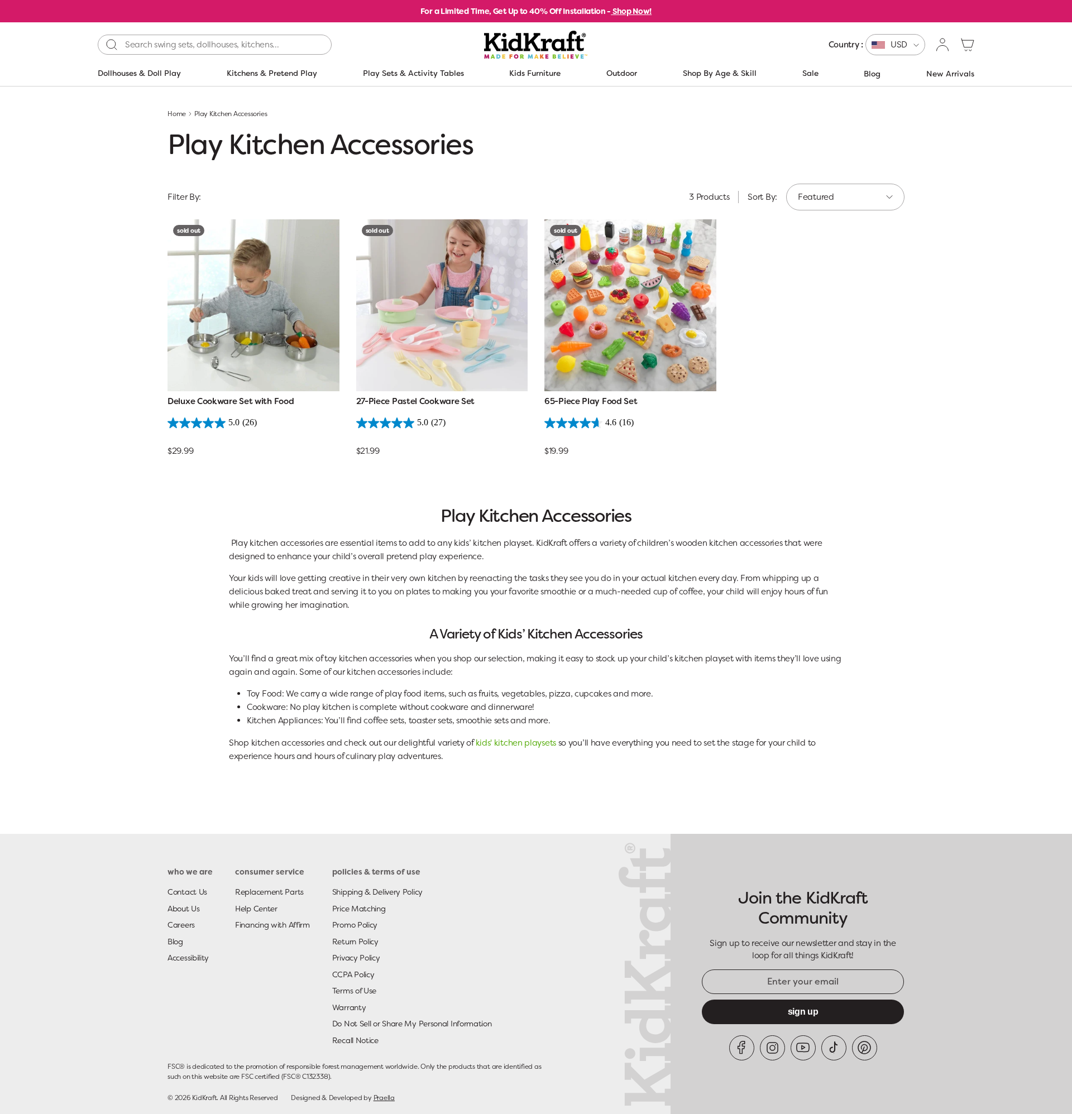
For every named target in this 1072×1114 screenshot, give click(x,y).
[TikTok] (833, 1047)
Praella (384, 1097)
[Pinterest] (864, 1047)
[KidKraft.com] (535, 45)
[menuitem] (877, 44)
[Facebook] (741, 1047)
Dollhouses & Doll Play (139, 73)
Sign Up (803, 1011)
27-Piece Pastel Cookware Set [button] (415, 401)
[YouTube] (803, 1047)
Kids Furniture (535, 73)
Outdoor (621, 73)
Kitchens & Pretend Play (272, 73)
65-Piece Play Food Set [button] (590, 401)
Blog (872, 74)
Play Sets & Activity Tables (413, 73)
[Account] (943, 44)
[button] (967, 44)
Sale (810, 73)
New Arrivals (950, 74)
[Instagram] (772, 1047)
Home (177, 113)
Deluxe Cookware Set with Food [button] (231, 401)
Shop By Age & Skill (720, 73)
